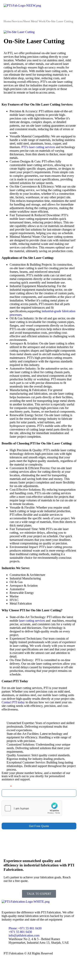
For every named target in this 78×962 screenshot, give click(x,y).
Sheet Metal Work (34, 21)
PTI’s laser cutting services (38, 147)
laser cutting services (32, 620)
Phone (7, 786)
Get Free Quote (39, 826)
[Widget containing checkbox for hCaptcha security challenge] (32, 808)
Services (17, 21)
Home (7, 21)
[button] (39, 13)
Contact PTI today (13, 702)
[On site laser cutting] (19, 31)
